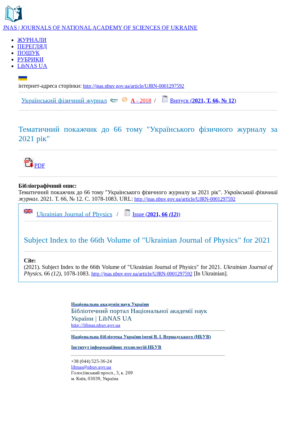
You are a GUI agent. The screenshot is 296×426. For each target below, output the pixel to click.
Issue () (156, 214)
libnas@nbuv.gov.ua (91, 367)
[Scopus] (114, 100)
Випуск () (203, 100)
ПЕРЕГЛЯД (32, 46)
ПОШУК (28, 53)
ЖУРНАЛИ (32, 40)
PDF (39, 165)
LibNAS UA (32, 66)
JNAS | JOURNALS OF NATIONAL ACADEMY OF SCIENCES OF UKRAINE (100, 28)
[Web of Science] (124, 100)
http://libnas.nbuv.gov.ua (95, 325)
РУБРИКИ (30, 59)
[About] (14, 22)
